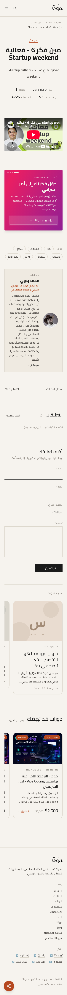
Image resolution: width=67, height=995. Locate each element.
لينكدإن (19, 234)
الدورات (59, 901)
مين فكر (37, 22)
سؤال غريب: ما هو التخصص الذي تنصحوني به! (41, 645)
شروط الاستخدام (54, 938)
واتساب (56, 242)
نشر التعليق (48, 554)
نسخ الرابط (13, 242)
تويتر (49, 234)
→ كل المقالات (54, 375)
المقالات (48, 22)
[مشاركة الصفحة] (9, 986)
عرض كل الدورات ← (14, 706)
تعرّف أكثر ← (33, 351)
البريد (27, 242)
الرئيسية (59, 22)
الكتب (60, 917)
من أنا (60, 922)
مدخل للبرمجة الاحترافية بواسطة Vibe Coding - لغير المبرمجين (38, 767)
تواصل (59, 927)
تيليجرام (41, 242)
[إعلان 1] (16, 172)
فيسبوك (34, 234)
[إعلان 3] (10, 172)
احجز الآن (45, 208)
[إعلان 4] (8, 172)
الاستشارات (57, 906)
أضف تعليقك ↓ (12, 401)
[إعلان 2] (12, 172)
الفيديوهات (56, 911)
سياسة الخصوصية (53, 932)
